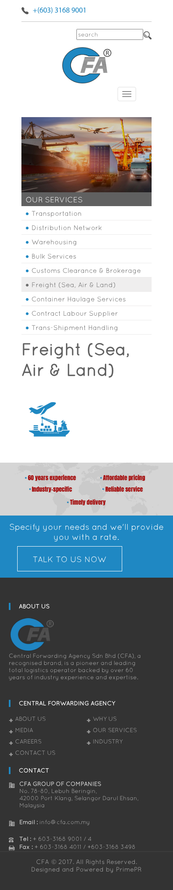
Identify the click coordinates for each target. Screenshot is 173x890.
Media (24, 730)
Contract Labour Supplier (74, 313)
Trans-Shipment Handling (74, 327)
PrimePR (129, 869)
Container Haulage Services (78, 299)
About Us (30, 718)
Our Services (115, 730)
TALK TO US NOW (69, 559)
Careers (28, 741)
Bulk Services (53, 256)
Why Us (105, 718)
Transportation (56, 213)
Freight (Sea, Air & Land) (73, 284)
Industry (108, 741)
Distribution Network (66, 227)
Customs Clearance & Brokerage (86, 270)
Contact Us (35, 752)
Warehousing (54, 242)
